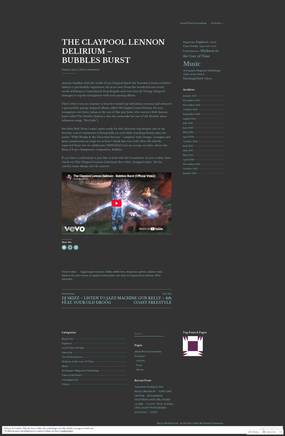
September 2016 (191, 114)
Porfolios (216, 23)
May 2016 (188, 132)
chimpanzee (131, 271)
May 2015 (188, 150)
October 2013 (190, 168)
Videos (208, 78)
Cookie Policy (66, 431)
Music (74, 271)
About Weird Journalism (193, 23)
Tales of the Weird (193, 74)
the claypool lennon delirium (140, 275)
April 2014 (188, 159)
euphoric (142, 271)
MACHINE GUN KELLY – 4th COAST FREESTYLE (144, 298)
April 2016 (188, 137)
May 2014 (188, 155)
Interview (205, 46)
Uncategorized (193, 78)
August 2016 (189, 118)
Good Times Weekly (73, 348)
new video (121, 275)
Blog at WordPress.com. (168, 423)
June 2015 (188, 146)
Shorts (140, 369)
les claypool (94, 275)
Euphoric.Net (68, 275)
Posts (139, 365)
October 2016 (190, 109)
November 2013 (191, 164)
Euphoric (202, 42)
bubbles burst (119, 271)
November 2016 (191, 105)
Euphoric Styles (155, 271)
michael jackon (108, 275)
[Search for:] (148, 333)
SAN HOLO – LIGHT (146, 412)
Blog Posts (189, 42)
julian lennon (81, 275)
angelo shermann (96, 271)
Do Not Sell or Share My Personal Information (201, 423)
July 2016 (188, 123)
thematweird (93, 69)
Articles (140, 360)
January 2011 (190, 173)
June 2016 (188, 127)
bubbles (108, 271)
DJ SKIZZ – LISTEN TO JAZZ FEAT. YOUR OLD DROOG (89, 298)
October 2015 (190, 141)
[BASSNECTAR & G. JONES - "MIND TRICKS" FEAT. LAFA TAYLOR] (193, 346)
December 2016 (191, 100)
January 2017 (190, 96)
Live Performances (72, 357)
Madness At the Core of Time (78, 361)
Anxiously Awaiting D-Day (148, 386)
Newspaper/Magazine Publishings (201, 70)
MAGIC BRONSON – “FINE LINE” (153, 391)
